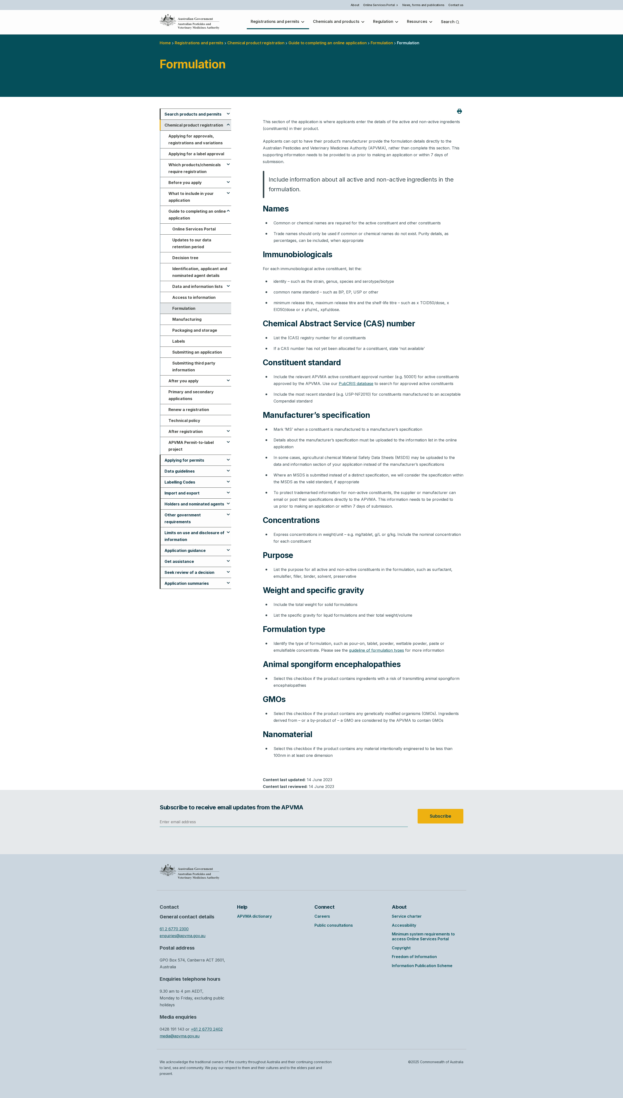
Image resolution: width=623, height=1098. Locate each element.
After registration (185, 431)
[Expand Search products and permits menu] (228, 111)
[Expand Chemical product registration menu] (228, 122)
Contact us (455, 5)
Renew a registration (188, 409)
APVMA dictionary (254, 916)
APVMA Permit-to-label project (191, 446)
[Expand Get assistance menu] (228, 559)
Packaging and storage (194, 330)
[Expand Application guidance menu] (228, 548)
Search (448, 21)
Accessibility (404, 925)
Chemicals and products (336, 21)
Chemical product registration (255, 42)
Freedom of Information (414, 956)
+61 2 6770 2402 (207, 1029)
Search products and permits (193, 114)
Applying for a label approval (196, 153)
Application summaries (187, 583)
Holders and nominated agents (194, 504)
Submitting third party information (193, 366)
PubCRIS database (356, 383)
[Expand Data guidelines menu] (228, 468)
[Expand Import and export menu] (228, 490)
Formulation (183, 308)
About (355, 5)
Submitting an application (197, 352)
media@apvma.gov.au (180, 1036)
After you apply (183, 380)
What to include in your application (191, 197)
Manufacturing (187, 319)
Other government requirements (183, 518)
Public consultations (333, 925)
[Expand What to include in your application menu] (228, 191)
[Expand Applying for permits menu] (228, 457)
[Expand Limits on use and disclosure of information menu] (228, 530)
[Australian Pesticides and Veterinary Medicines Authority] (190, 21)
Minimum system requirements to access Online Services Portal (423, 936)
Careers (322, 916)
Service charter (407, 916)
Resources (417, 21)
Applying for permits (184, 460)
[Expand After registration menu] (228, 429)
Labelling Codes (180, 482)
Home (165, 42)
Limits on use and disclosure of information (194, 536)
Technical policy (184, 420)
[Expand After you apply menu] (228, 378)
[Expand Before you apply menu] (228, 180)
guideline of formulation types (376, 650)
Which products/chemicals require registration (194, 168)
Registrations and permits (275, 21)
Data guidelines (180, 471)
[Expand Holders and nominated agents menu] (228, 501)
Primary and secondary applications (191, 395)
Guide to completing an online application (327, 42)
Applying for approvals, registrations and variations (195, 139)
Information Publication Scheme (422, 965)
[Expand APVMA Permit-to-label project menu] (228, 440)
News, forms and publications (423, 5)
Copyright (401, 947)
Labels (178, 341)
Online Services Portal (380, 5)
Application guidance (185, 550)
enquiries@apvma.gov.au (182, 935)
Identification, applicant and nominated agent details (199, 272)
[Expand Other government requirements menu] (228, 512)
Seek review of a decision (189, 572)
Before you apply (185, 182)
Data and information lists (197, 286)
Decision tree (185, 257)
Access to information (194, 297)
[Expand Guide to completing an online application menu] (228, 208)
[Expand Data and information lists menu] (228, 284)
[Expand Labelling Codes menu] (228, 479)
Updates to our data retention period (191, 243)
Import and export (182, 493)
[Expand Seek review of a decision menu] (228, 570)
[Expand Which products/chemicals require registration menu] (228, 162)
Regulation (383, 21)
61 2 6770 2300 (174, 928)
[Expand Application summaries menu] (228, 581)
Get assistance (179, 561)
